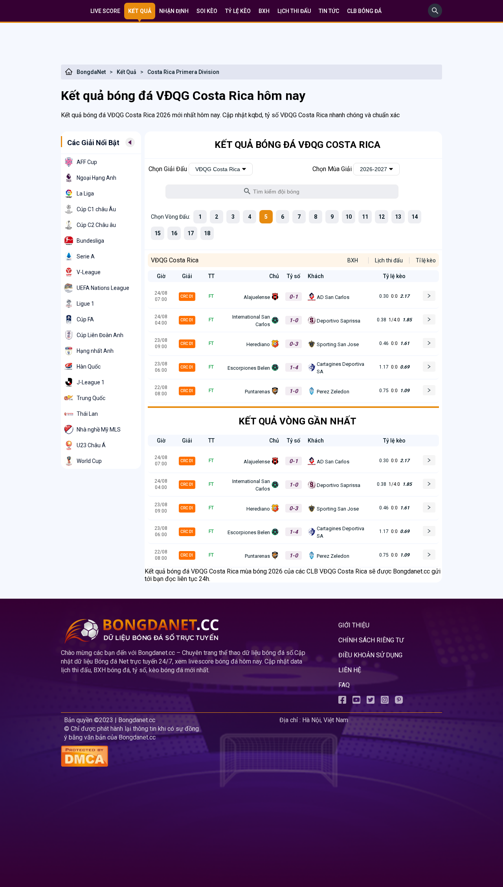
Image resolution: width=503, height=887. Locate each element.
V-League (89, 272)
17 (190, 233)
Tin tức (329, 11)
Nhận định (174, 11)
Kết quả (139, 11)
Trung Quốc (91, 398)
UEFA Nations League (103, 288)
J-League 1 (91, 382)
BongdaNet (91, 72)
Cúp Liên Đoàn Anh (100, 335)
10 (348, 217)
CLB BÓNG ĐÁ (364, 11)
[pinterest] (399, 701)
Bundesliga (90, 241)
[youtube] (356, 701)
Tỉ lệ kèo (426, 260)
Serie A (86, 256)
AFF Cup (87, 162)
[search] (435, 15)
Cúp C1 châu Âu (96, 209)
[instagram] (385, 701)
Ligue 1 (85, 304)
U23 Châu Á (91, 445)
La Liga (85, 193)
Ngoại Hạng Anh (96, 178)
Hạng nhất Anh (95, 351)
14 (414, 217)
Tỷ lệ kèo (238, 11)
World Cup (89, 461)
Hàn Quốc (89, 366)
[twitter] (370, 701)
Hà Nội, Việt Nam (325, 720)
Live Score (105, 11)
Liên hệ (349, 670)
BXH (264, 11)
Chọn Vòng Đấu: (170, 217)
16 (174, 233)
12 (381, 217)
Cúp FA (85, 319)
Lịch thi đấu (294, 11)
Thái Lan (87, 414)
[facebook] (342, 701)
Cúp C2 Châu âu (96, 225)
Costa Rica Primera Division (183, 72)
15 (157, 233)
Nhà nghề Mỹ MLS (99, 429)
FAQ (344, 685)
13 (398, 217)
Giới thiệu (353, 625)
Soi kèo (206, 11)
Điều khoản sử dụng (370, 655)
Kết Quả (126, 72)
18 (207, 233)
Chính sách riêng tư (371, 640)
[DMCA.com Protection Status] (168, 757)
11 (365, 217)
